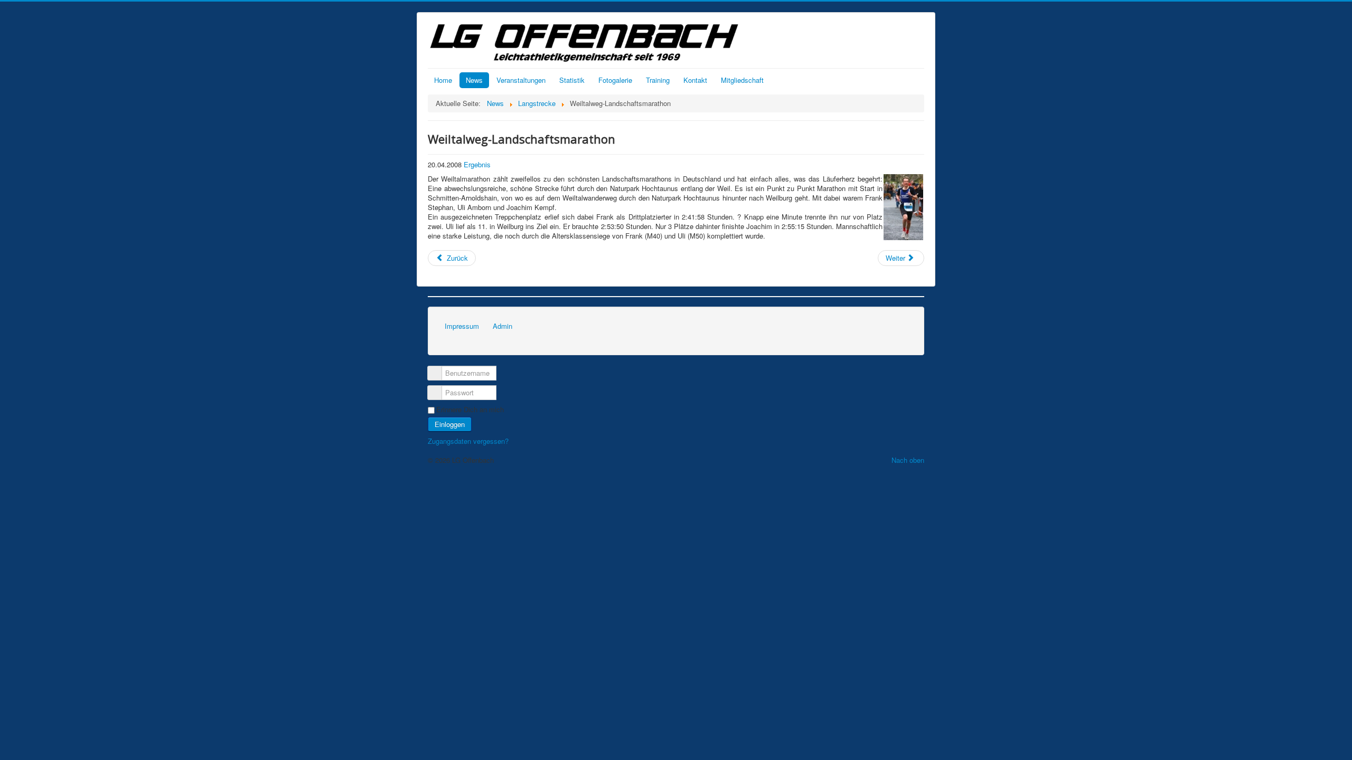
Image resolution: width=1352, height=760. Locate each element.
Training (658, 80)
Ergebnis (477, 164)
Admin (502, 326)
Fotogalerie (615, 80)
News (474, 80)
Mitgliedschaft (742, 80)
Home (443, 80)
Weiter (896, 258)
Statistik (572, 80)
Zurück (456, 258)
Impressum (462, 326)
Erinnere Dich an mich (470, 409)
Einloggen (450, 424)
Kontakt (695, 80)
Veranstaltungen (521, 80)
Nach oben (907, 460)
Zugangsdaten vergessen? (468, 441)
